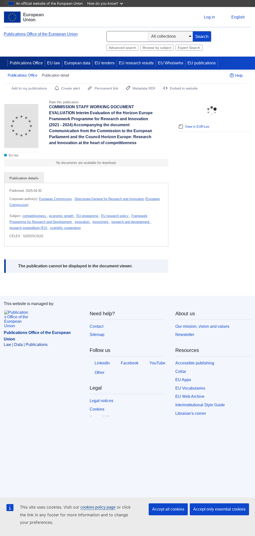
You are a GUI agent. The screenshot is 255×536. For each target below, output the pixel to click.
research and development (130, 222)
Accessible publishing (194, 363)
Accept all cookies (168, 509)
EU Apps (183, 380)
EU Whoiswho (170, 63)
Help (239, 75)
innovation (82, 222)
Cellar (180, 371)
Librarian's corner (190, 413)
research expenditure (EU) (28, 228)
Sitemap (97, 334)
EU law (53, 63)
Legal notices (101, 401)
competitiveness (34, 216)
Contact (96, 326)
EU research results (136, 63)
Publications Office (26, 63)
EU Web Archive (189, 396)
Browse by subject (157, 48)
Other (99, 372)
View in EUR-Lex (197, 126)
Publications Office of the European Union (41, 34)
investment (100, 222)
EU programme (87, 216)
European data (77, 63)
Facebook (129, 363)
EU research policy (115, 216)
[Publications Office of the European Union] (24, 17)
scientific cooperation (65, 228)
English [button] (238, 17)
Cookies (97, 409)
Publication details (23, 178)
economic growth (61, 216)
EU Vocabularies (190, 388)
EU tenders (105, 63)
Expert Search (189, 48)
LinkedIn (102, 363)
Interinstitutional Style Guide (200, 405)
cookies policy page (98, 507)
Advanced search (122, 48)
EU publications (202, 63)
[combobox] (127, 36)
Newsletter (184, 334)
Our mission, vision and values (202, 326)
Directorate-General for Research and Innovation (109, 199)
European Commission (55, 199)
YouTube (157, 363)
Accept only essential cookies (219, 509)
